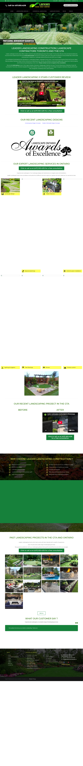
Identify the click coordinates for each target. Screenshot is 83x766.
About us (10, 663)
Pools (9, 660)
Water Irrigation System (32, 665)
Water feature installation (51, 660)
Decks (64, 11)
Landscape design (55, 11)
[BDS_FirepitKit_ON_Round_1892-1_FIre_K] (69, 573)
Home (11, 11)
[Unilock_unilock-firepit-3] (14, 586)
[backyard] (32, 560)
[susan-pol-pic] (51, 573)
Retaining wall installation (32, 666)
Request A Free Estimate (71, 5)
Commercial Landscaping (40, 11)
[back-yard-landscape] (14, 560)
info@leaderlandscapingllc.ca (69, 659)
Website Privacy (32, 679)
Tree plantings (49, 658)
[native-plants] (32, 573)
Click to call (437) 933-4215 (69, 657)
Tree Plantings (29, 367)
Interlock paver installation (73, 271)
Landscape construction (32, 655)
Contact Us (10, 665)
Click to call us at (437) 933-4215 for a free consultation (41, 111)
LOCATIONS (68, 0)
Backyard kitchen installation (33, 660)
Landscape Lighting (31, 663)
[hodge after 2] (14, 601)
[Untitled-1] (69, 586)
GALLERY (55, 0)
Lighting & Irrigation (9, 367)
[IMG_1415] (14, 573)
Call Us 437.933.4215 (16, 5)
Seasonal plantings (30, 271)
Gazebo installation (50, 656)
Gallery (9, 661)
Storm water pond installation (52, 661)
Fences (71, 11)
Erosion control (71, 367)
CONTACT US (75, 0)
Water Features (50, 193)
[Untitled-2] (32, 586)
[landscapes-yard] (69, 560)
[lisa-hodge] (51, 586)
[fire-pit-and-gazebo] (51, 560)
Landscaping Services (22, 11)
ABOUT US (61, 0)
